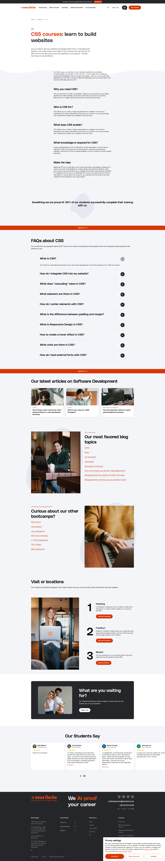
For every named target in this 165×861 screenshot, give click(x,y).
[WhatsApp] (124, 7)
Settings (153, 856)
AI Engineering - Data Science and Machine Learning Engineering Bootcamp (38, 830)
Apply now (81, 228)
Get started (135, 7)
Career (87, 448)
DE (114, 7)
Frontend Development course (126, 836)
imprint (107, 851)
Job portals (93, 828)
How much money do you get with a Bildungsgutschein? (105, 471)
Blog (90, 822)
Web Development (38, 549)
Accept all (114, 856)
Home (33, 19)
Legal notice (34, 856)
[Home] (28, 7)
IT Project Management (39, 540)
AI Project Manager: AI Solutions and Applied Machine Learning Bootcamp (38, 844)
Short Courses (54, 7)
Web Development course (124, 826)
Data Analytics (36, 527)
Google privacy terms (124, 851)
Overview (121, 822)
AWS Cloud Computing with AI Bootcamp (38, 822)
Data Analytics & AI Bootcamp (37, 837)
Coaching (65, 7)
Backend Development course (125, 831)
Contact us (98, 1)
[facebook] (119, 796)
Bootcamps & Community (94, 466)
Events (91, 825)
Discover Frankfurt (104, 640)
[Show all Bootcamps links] (31, 850)
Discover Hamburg (104, 616)
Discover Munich (103, 663)
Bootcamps (43, 7)
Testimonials (89, 462)
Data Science (36, 522)
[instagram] (128, 796)
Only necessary (134, 856)
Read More (70, 765)
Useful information (77, 7)
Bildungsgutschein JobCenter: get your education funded (105, 480)
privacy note (148, 849)
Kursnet (91, 831)
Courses (40, 19)
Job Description (90, 457)
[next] (84, 776)
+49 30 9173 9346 (126, 805)
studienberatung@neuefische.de (121, 801)
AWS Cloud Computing (39, 536)
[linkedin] (132, 796)
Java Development (38, 531)
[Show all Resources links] (90, 834)
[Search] (108, 8)
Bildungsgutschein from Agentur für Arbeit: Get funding (104, 475)
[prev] (80, 776)
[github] (123, 796)
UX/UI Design (36, 544)
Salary (87, 452)
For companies (91, 7)
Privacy (44, 856)
